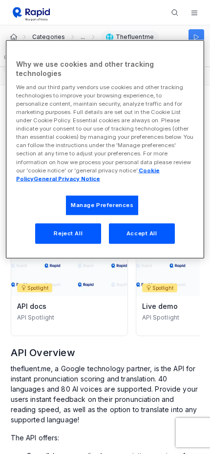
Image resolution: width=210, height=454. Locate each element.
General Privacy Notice (67, 178)
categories (48, 37)
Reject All (68, 232)
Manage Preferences (102, 204)
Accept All (141, 232)
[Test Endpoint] (196, 37)
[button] (194, 13)
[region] (105, 149)
